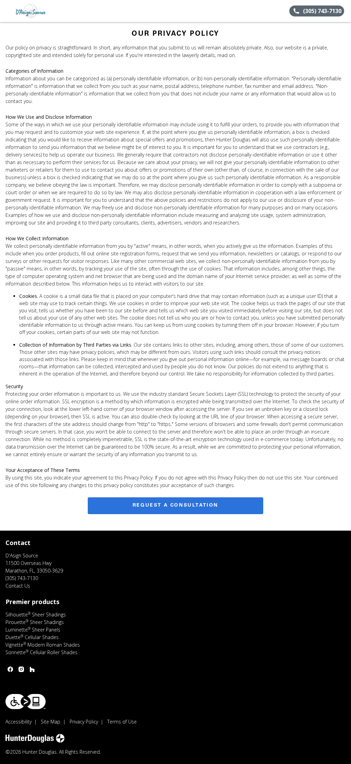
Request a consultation (175, 505)
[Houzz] (32, 669)
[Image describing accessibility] (25, 701)
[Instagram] (21, 669)
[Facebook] (10, 669)
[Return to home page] (36, 11)
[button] (8, 11)
